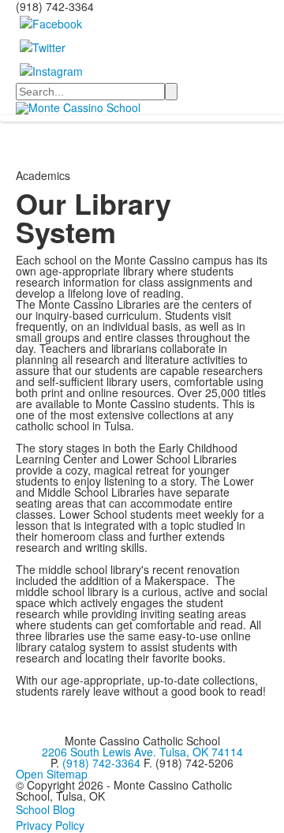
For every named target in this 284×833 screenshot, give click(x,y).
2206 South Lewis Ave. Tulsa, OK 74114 (142, 752)
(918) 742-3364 (101, 763)
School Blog (45, 809)
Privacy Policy (50, 825)
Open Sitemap (52, 774)
